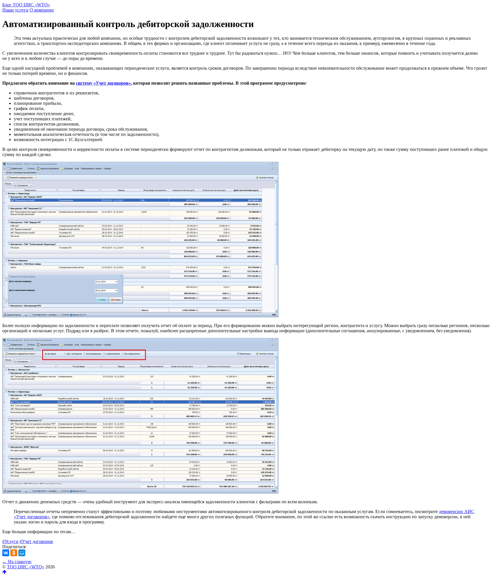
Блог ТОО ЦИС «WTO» (26, 4)
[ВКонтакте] (5, 552)
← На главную (16, 561)
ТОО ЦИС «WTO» (25, 566)
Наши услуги (15, 9)
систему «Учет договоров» (103, 83)
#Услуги (10, 541)
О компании (42, 9)
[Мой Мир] (21, 552)
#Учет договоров (36, 541)
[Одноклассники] (13, 552)
